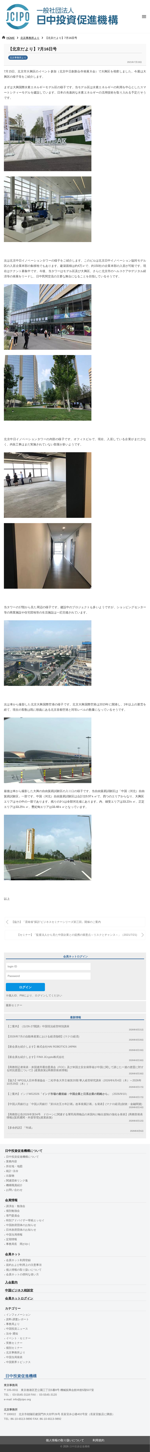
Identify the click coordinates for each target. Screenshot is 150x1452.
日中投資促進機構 (79, 1446)
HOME (10, 37)
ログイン (25, 987)
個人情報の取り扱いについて (24, 1269)
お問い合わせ (14, 1189)
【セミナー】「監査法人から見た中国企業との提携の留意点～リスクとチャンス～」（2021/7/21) (77, 934)
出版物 (10, 1175)
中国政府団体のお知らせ (21, 1225)
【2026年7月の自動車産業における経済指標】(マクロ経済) (43, 1036)
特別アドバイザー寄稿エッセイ (25, 1220)
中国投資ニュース (17, 1328)
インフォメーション (18, 1314)
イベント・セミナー (18, 1338)
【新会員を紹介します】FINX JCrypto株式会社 (35, 1057)
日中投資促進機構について (22, 1156)
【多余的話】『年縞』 (20, 1127)
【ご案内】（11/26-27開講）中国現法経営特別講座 (38, 1026)
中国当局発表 (14, 1357)
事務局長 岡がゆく (18, 1244)
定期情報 (11, 1239)
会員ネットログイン (19, 1298)
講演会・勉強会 (15, 1206)
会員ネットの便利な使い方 (22, 1274)
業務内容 (11, 1161)
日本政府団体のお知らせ (21, 1229)
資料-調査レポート (17, 1319)
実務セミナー (14, 1343)
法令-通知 (12, 1333)
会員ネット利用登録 (18, 1260)
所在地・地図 (14, 1166)
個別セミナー (14, 1347)
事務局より (13, 1324)
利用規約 (98, 1440)
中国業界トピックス (18, 1362)
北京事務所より (29, 37)
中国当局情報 (14, 1234)
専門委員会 (13, 1215)
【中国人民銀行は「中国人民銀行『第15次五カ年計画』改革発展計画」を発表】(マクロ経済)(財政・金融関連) (74, 1104)
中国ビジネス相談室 (19, 1290)
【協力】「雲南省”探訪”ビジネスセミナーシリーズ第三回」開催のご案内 (56, 922)
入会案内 (11, 1282)
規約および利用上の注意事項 (24, 1264)
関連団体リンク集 (17, 1180)
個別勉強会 (13, 1210)
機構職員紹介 (14, 1185)
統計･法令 (12, 1171)
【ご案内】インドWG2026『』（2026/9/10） (68, 1093)
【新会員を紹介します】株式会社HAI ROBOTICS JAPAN (41, 1046)
